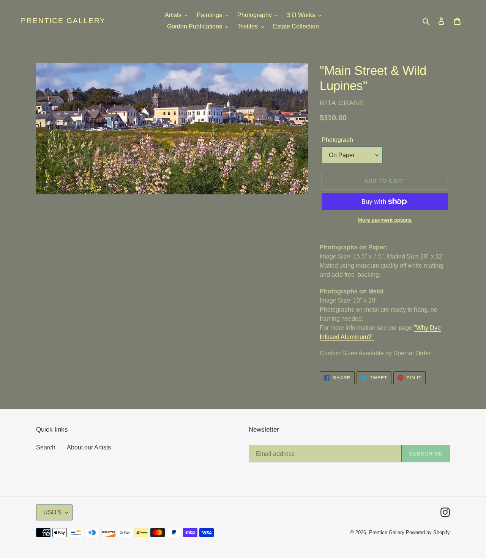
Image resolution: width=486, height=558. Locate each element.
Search (45, 447)
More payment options (385, 220)
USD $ (52, 512)
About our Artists (89, 447)
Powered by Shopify (428, 532)
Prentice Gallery (63, 21)
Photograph (337, 140)
